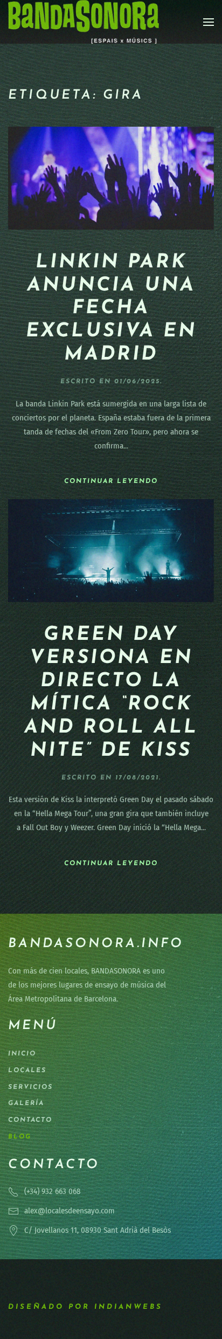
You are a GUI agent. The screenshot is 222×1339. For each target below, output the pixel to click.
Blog (19, 1137)
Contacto (30, 1120)
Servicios (30, 1087)
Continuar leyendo (111, 481)
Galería (26, 1103)
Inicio (22, 1054)
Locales (27, 1070)
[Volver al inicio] (83, 22)
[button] (208, 22)
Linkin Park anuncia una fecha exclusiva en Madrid (111, 308)
